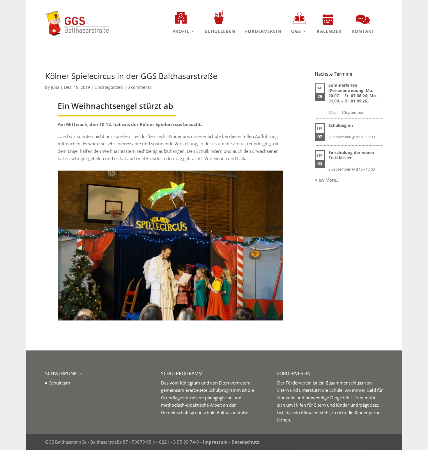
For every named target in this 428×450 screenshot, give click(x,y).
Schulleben (220, 31)
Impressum (215, 442)
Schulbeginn (340, 125)
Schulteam (59, 383)
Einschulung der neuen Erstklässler (351, 155)
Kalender (329, 31)
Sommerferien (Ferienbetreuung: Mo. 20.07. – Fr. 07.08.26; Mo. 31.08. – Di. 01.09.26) (352, 93)
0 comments (139, 87)
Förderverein (263, 31)
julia (55, 87)
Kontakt (362, 31)
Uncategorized (109, 87)
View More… (327, 180)
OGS (296, 31)
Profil (180, 31)
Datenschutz (245, 442)
